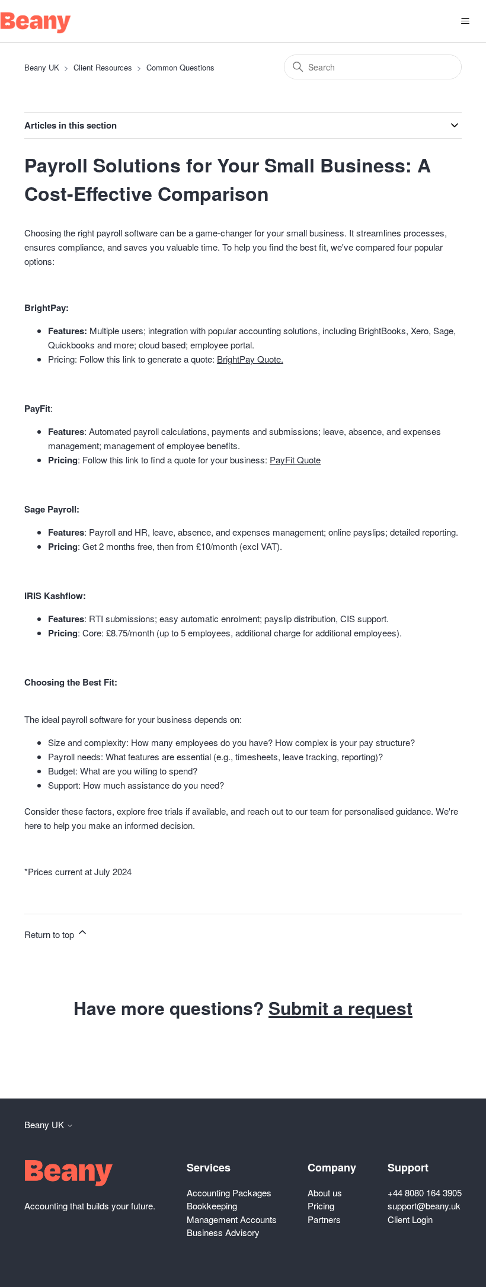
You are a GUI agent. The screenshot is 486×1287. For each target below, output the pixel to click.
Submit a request (340, 1007)
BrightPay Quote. (250, 359)
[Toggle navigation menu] (465, 21)
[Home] (35, 23)
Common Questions (180, 67)
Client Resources (102, 67)
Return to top (50, 934)
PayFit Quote (295, 459)
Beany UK (41, 67)
